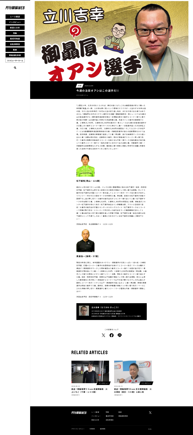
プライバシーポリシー (78, 429)
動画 (15, 49)
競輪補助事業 (15, 55)
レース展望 (15, 16)
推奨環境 (102, 429)
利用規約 (92, 429)
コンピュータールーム (15, 60)
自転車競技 (15, 44)
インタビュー (15, 22)
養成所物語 (15, 38)
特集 (15, 33)
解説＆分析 (15, 27)
